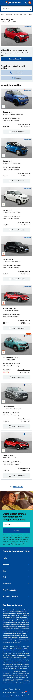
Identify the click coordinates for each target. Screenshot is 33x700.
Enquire (18, 78)
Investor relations (8, 696)
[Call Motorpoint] (26, 2)
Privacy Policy (10, 544)
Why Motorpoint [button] (9, 590)
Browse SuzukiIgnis (16, 59)
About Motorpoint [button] (10, 596)
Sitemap (17, 689)
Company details (24, 692)
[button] (3, 3)
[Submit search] (30, 9)
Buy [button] (4, 571)
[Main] (13, 2)
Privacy (5, 689)
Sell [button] (4, 577)
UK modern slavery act (10, 692)
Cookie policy (20, 696)
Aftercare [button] (7, 583)
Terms (11, 689)
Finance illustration (24, 124)
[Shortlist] (29, 2)
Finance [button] (6, 564)
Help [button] (5, 558)
